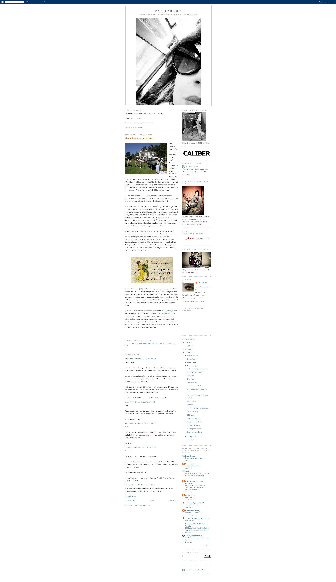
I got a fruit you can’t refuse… (194, 458)
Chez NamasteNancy (192, 510)
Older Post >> (173, 500)
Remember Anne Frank (192, 513)
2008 (187, 349)
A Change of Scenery (194, 428)
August (190, 436)
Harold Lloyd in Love (194, 432)
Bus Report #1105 (191, 497)
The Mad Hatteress (193, 425)
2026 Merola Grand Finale (193, 466)
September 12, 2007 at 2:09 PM (145, 358)
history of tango (167, 310)
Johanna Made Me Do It (195, 386)
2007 (187, 352)
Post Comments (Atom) (142, 505)
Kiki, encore (191, 415)
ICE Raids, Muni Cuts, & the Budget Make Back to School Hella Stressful (196, 529)
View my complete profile (193, 301)
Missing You (191, 401)
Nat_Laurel (129, 423)
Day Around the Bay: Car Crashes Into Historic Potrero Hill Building (197, 474)
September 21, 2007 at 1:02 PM (144, 485)
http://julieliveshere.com (133, 127)
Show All (208, 545)
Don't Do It (190, 375)
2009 (187, 346)
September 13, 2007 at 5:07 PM (144, 402)
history (162, 344)
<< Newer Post (130, 500)
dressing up (137, 344)
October (190, 362)
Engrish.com (190, 456)
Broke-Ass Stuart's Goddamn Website (196, 524)
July (189, 440)
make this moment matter (193, 505)
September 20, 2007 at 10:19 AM (144, 447)
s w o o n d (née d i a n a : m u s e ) (197, 518)
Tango (169, 344)
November (191, 359)
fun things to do (150, 344)
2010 (187, 342)
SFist (187, 471)
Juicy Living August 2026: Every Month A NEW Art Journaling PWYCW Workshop (195, 487)
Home (152, 500)
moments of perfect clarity (195, 502)
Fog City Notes (190, 495)
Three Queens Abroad (194, 372)
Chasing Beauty (192, 411)
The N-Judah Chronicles (194, 535)
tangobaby (168, 11)
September (191, 366)
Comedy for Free (192, 382)
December (191, 355)
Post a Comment (130, 496)
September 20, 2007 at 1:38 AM (144, 423)
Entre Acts (190, 379)
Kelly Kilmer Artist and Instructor (194, 482)
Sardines (190, 404)
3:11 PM (149, 340)
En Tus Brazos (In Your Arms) (197, 369)
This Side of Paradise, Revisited (140, 138)
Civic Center (190, 463)
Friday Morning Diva (194, 422)
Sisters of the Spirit (193, 418)
